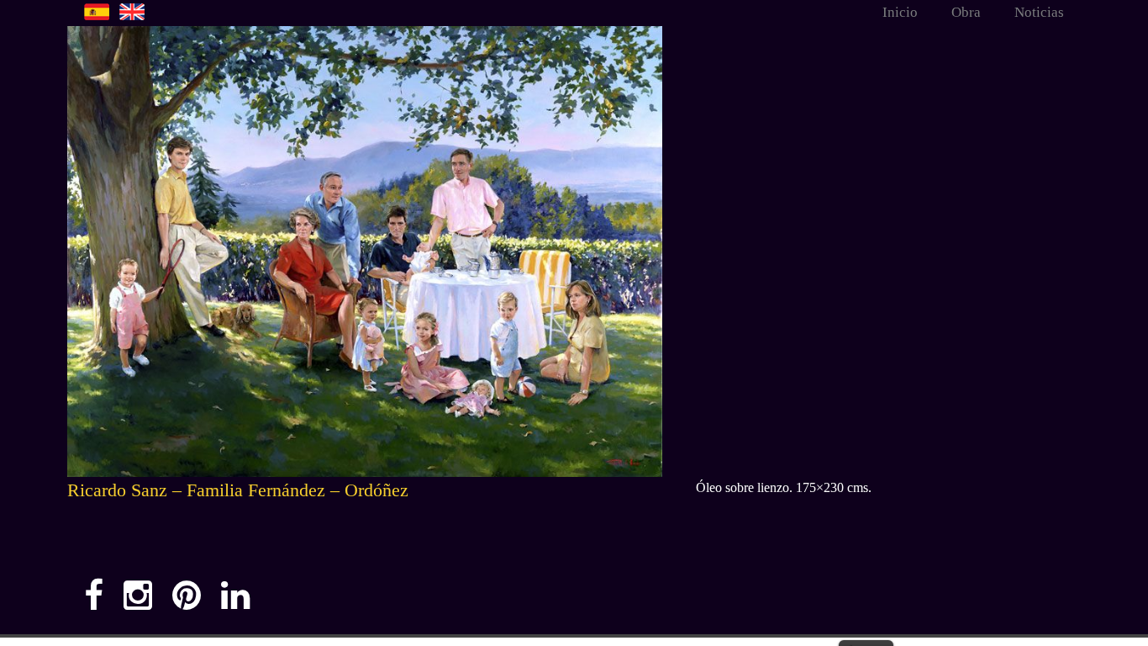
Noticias (1039, 12)
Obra (966, 12)
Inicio (900, 12)
